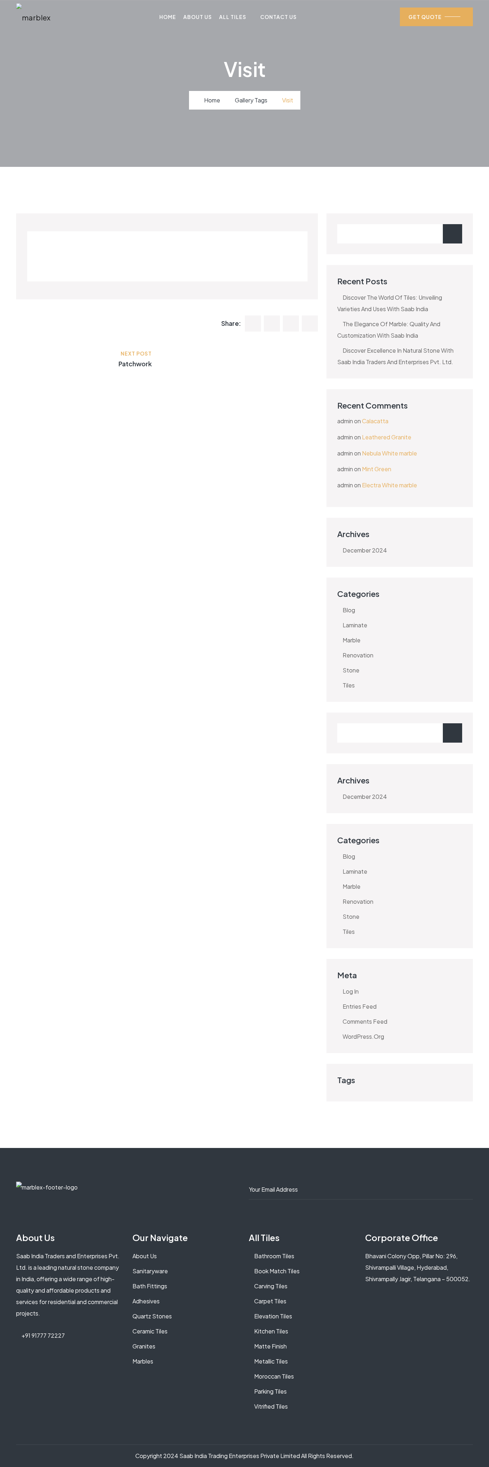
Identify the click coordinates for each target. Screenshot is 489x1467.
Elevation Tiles (273, 1316)
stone (351, 670)
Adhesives (146, 1301)
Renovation (358, 655)
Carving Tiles (270, 1286)
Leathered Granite (386, 437)
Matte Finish (270, 1346)
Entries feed (360, 1006)
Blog (349, 610)
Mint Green (376, 469)
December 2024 (365, 550)
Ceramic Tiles (150, 1331)
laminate (355, 625)
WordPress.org (363, 1036)
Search (452, 233)
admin (345, 421)
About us (144, 1256)
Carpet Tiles (270, 1301)
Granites (143, 1346)
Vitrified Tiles (271, 1406)
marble (351, 640)
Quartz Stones (152, 1316)
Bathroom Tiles (274, 1256)
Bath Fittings (149, 1286)
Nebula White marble (389, 453)
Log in (351, 991)
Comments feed (365, 1021)
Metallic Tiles (271, 1361)
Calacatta (375, 421)
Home (167, 17)
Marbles (142, 1361)
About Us (197, 17)
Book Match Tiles (277, 1271)
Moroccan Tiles (274, 1376)
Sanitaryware (150, 1271)
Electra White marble (389, 485)
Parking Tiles (270, 1391)
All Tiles (232, 17)
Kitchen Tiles (271, 1331)
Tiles (349, 685)
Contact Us (278, 17)
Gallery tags (251, 100)
